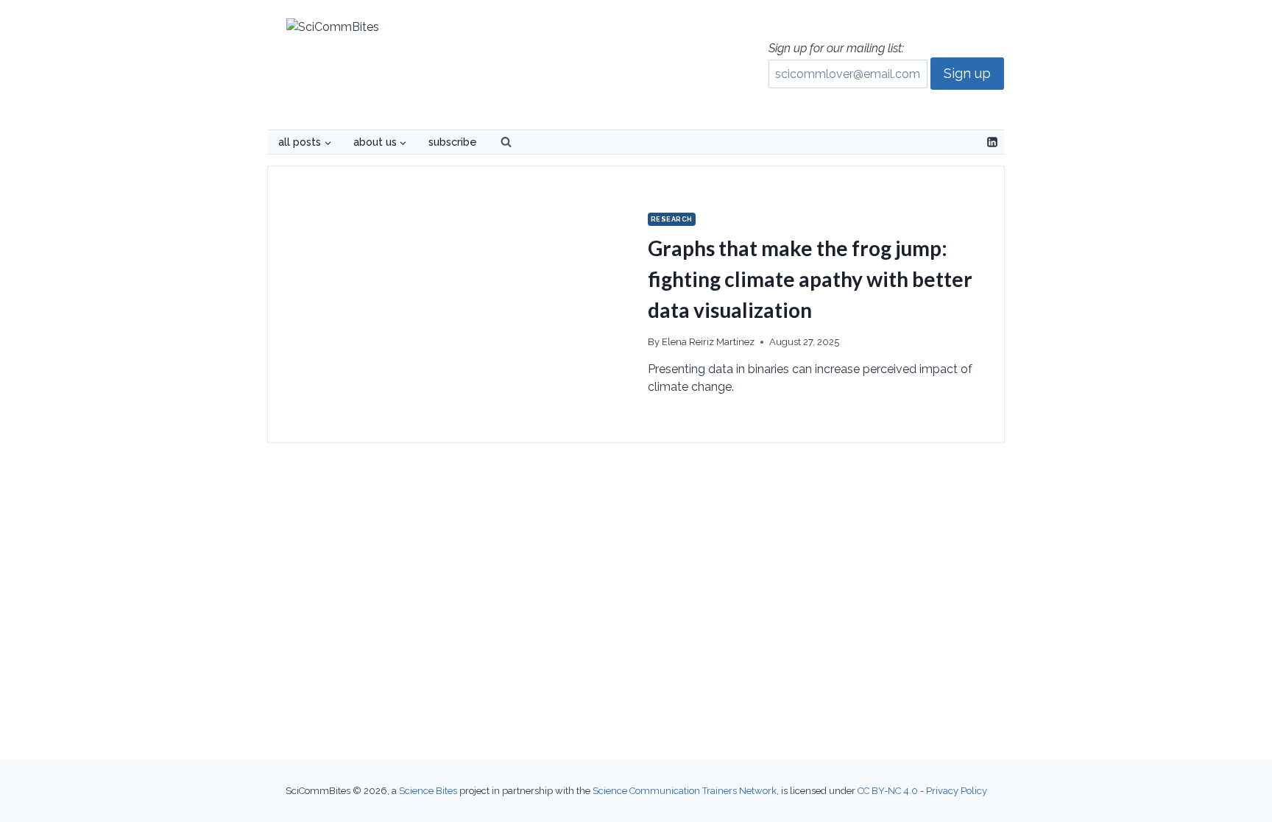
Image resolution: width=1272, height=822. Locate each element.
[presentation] (452, 304)
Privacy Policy (956, 790)
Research (672, 219)
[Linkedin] (992, 142)
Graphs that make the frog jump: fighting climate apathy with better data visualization (810, 278)
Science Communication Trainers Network (685, 790)
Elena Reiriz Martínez (708, 341)
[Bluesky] (967, 142)
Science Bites (428, 790)
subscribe (452, 141)
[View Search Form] (506, 142)
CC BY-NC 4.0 (888, 790)
